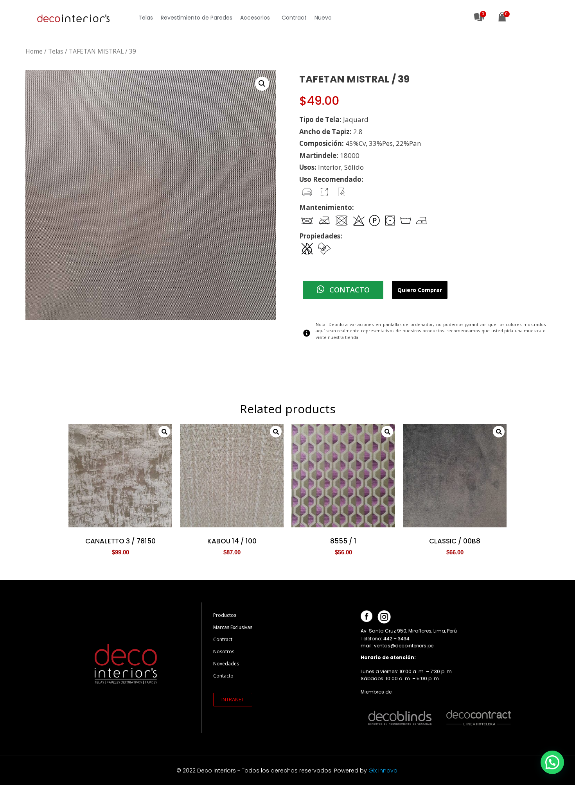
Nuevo (323, 18)
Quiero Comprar (419, 290)
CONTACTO (348, 289)
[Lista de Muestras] (479, 17)
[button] (232, 699)
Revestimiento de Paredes (196, 18)
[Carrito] (502, 18)
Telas (145, 18)
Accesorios (255, 18)
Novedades (226, 663)
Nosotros (223, 651)
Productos (224, 615)
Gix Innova (382, 770)
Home (34, 51)
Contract (294, 18)
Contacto (223, 675)
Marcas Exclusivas (232, 627)
